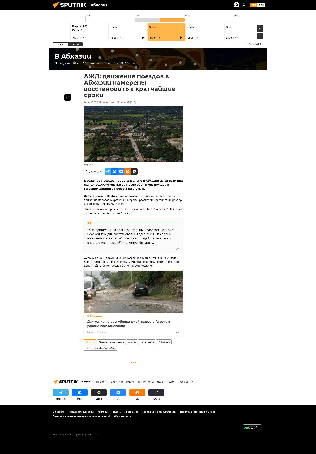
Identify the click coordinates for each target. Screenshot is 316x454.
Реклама (116, 411)
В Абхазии (94, 316)
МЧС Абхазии (164, 342)
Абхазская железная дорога (111, 342)
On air (114, 26)
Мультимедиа (165, 381)
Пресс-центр (185, 381)
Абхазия (132, 342)
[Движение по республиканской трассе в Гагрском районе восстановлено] (133, 292)
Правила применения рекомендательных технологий (81, 416)
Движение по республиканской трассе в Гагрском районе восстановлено (128, 323)
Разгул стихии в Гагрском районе (100, 348)
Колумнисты (145, 381)
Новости (101, 381)
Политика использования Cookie (197, 411)
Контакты (103, 411)
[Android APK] (252, 428)
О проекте (58, 411)
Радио (130, 381)
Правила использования (81, 411)
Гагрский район (147, 342)
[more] (177, 248)
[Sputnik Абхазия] (71, 9)
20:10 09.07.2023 (93, 102)
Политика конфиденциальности (159, 411)
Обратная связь (122, 416)
